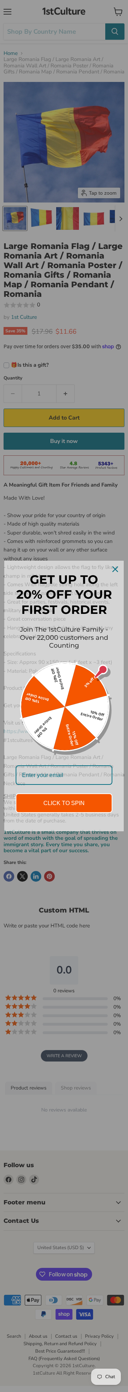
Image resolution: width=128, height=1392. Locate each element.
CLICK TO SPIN (64, 803)
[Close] (115, 569)
